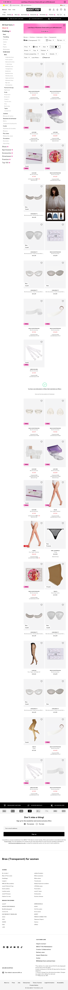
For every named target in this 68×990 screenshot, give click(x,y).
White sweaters (38, 875)
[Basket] (65, 10)
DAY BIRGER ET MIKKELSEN (9, 914)
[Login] (54, 10)
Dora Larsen (37, 911)
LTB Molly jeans (38, 886)
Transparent (52, 37)
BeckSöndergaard (7, 909)
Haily (3, 924)
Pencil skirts (37, 888)
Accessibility (60, 982)
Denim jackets (6, 888)
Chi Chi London (38, 909)
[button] (50, 40)
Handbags (5, 878)
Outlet (6, 5)
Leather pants (6, 891)
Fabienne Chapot (39, 919)
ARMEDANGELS (38, 904)
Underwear (39, 37)
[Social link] (4, 947)
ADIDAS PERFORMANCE (8, 906)
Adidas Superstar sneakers (41, 883)
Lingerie (4, 881)
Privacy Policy (7, 841)
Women (4, 9)
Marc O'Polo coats (7, 875)
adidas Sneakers (38, 873)
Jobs (19, 982)
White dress (37, 878)
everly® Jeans (38, 891)
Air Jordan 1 (5, 873)
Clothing (32, 37)
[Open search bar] (64, 15)
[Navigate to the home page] (11, 940)
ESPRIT (36, 914)
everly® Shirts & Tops (7, 886)
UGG (3, 919)
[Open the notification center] (57, 9)
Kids (14, 9)
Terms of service (37, 982)
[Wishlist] (61, 10)
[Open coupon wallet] (50, 10)
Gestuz (36, 922)
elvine (3, 916)
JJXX (3, 927)
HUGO (36, 906)
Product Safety (34, 985)
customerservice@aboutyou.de (16, 843)
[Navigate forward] (60, 14)
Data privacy (26, 982)
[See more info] (34, 100)
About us (6, 982)
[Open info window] (65, 2)
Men (9, 9)
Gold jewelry (37, 894)
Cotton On (5, 911)
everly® (4, 904)
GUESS (4, 922)
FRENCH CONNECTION (40, 916)
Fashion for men (6, 896)
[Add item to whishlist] (41, 64)
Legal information (49, 982)
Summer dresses (38, 896)
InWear (36, 924)
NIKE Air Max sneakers (8, 883)
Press (13, 982)
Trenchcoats (37, 881)
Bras (46, 37)
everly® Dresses (6, 894)
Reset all (47, 57)
